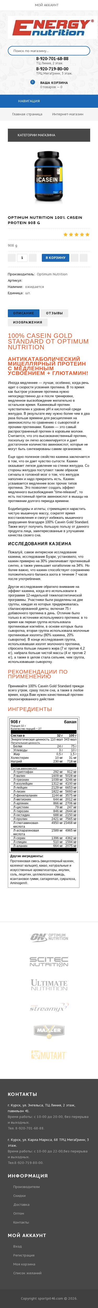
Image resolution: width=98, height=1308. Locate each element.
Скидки (19, 1195)
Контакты (21, 1222)
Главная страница (27, 114)
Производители (26, 1187)
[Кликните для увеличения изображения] (49, 177)
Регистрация (23, 1255)
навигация (28, 101)
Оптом (18, 1213)
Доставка (21, 1204)
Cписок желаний (27, 1273)
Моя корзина (24, 1264)
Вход (17, 1246)
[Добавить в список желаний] (74, 258)
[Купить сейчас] (84, 258)
